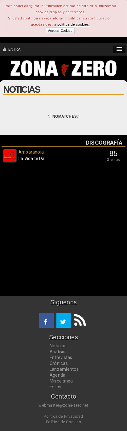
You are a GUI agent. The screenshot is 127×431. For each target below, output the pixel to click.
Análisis (57, 351)
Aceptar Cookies (60, 31)
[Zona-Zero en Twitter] (63, 320)
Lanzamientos (64, 369)
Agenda (57, 375)
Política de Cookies (63, 422)
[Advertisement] (63, 230)
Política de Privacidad (63, 416)
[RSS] (78, 320)
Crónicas (59, 363)
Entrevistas (61, 357)
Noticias (58, 345)
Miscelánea (61, 380)
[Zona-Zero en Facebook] (46, 320)
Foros (55, 386)
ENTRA (13, 49)
